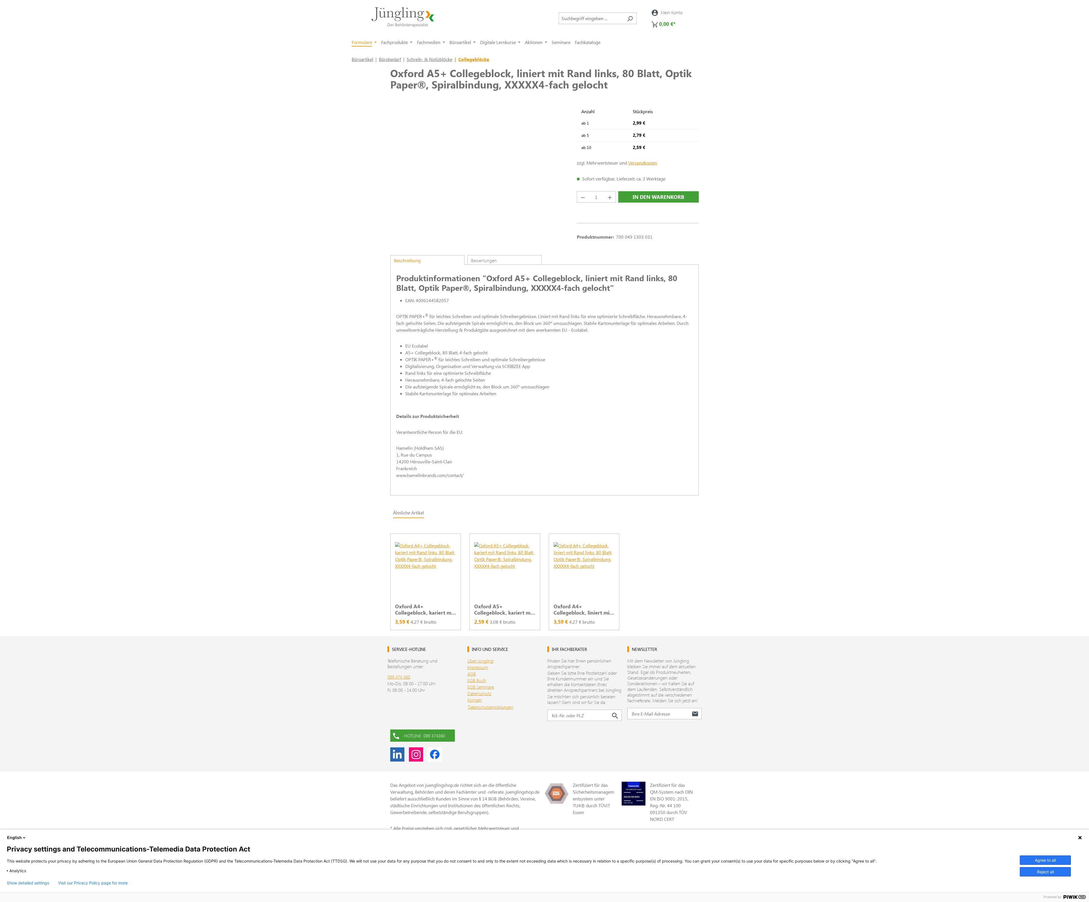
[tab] (427, 260)
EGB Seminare (480, 687)
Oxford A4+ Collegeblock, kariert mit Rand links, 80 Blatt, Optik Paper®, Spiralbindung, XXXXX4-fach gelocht (425, 609)
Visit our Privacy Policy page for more (93, 883)
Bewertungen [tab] (484, 260)
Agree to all (1045, 860)
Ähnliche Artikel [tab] (408, 513)
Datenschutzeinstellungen (490, 707)
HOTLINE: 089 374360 (424, 736)
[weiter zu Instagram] (416, 754)
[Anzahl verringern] (583, 197)
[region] (544, 578)
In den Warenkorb (658, 197)
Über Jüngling (480, 661)
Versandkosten (642, 163)
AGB (471, 674)
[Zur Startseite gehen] (403, 17)
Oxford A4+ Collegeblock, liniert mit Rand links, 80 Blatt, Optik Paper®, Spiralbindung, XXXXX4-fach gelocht (583, 609)
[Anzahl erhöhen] (610, 197)
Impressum (477, 667)
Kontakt (474, 700)
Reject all (1045, 871)
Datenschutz (479, 693)
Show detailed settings (28, 883)
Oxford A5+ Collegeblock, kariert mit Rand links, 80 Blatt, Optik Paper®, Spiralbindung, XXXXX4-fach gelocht (504, 609)
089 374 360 (398, 677)
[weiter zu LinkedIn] (397, 754)
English (14, 837)
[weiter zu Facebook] (435, 754)
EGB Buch (476, 680)
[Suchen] (630, 18)
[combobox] (591, 18)
